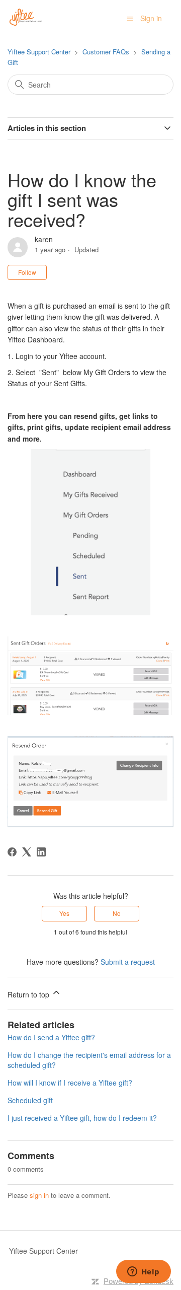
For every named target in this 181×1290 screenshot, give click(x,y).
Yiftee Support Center (39, 51)
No (117, 913)
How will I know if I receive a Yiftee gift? (70, 1083)
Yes (64, 913)
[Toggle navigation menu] (130, 18)
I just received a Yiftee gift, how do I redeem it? (82, 1118)
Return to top (29, 994)
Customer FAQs (105, 51)
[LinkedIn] (41, 851)
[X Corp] (26, 851)
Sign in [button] (151, 18)
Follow (27, 272)
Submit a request (128, 962)
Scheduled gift (30, 1100)
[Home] (25, 17)
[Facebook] (12, 851)
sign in (39, 1195)
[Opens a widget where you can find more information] (143, 1272)
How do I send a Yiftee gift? (51, 1037)
